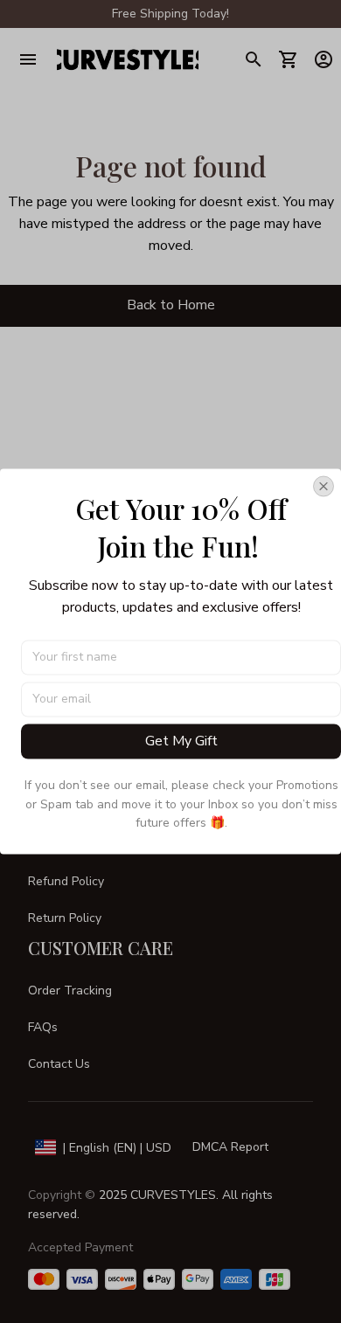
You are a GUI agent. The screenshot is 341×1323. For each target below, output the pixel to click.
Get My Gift (181, 741)
